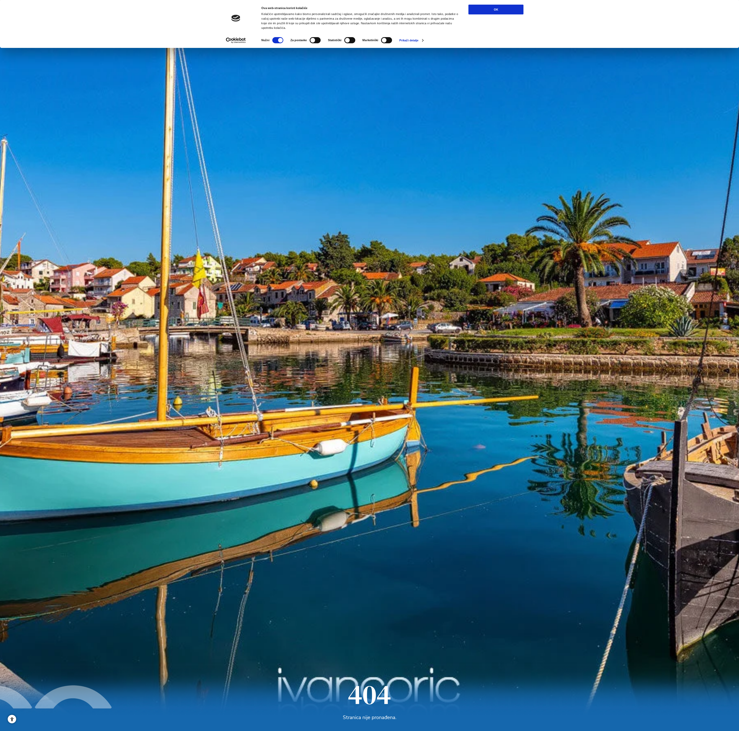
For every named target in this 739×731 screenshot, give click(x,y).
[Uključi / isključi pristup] (12, 719)
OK (496, 9)
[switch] (315, 40)
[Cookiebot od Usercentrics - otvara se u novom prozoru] (236, 40)
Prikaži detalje (409, 40)
